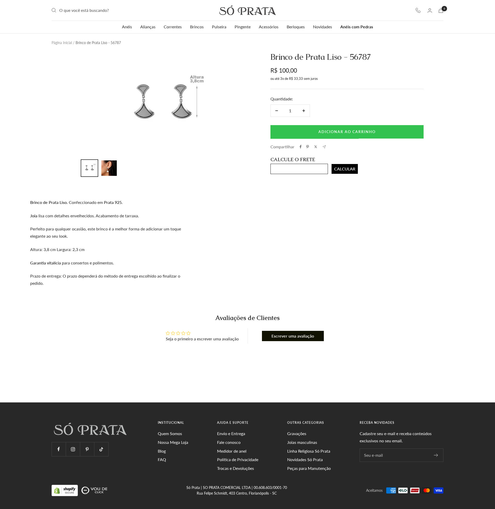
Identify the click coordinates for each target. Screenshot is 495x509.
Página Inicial (62, 42)
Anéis (127, 26)
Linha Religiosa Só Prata (308, 450)
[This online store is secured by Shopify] (65, 490)
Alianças (147, 26)
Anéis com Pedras (356, 26)
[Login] (429, 10)
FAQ (162, 459)
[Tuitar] (316, 147)
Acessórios (268, 26)
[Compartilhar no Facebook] (301, 147)
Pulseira (219, 26)
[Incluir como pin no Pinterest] (307, 147)
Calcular (344, 168)
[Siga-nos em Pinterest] (87, 449)
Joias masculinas (302, 442)
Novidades (322, 26)
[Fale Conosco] (418, 10)
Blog (162, 450)
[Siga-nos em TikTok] (101, 449)
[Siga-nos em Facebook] (59, 449)
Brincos (197, 26)
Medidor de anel (231, 450)
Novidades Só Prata (305, 459)
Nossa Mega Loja (173, 442)
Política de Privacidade (237, 459)
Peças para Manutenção (309, 468)
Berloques (296, 26)
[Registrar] (436, 455)
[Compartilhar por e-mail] (324, 147)
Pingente (243, 26)
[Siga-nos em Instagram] (73, 449)
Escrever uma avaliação (292, 335)
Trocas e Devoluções (235, 468)
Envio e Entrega (231, 433)
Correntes (173, 26)
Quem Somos (170, 433)
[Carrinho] (440, 10)
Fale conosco (229, 442)
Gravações (296, 433)
